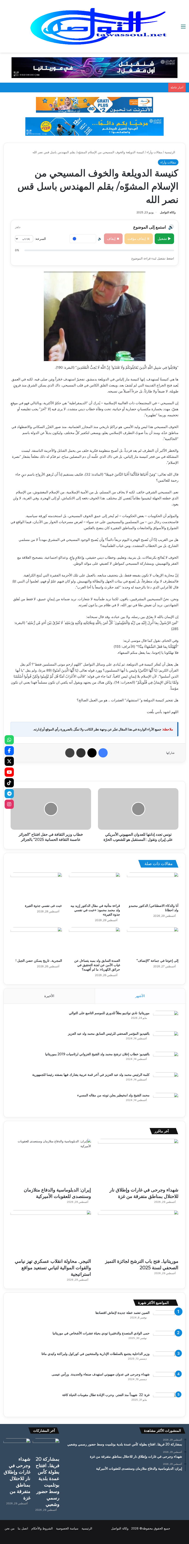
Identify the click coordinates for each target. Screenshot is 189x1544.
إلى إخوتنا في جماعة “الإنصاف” (157, 961)
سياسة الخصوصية (67, 1528)
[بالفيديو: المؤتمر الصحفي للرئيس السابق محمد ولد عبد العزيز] (165, 1040)
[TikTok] (9, 782)
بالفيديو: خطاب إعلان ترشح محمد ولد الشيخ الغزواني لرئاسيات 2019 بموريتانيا (97, 1054)
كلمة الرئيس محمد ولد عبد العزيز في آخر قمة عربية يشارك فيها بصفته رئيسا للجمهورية (91, 1075)
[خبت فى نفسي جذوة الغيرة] (36, 887)
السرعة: (40, 239)
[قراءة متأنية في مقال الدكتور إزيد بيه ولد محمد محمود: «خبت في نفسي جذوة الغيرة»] (94, 887)
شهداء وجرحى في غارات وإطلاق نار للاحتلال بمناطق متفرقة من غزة (17, 1478)
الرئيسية (170, 152)
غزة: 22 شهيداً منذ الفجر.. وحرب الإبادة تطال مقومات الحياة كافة (106, 1395)
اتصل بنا (23, 1528)
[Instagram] (9, 804)
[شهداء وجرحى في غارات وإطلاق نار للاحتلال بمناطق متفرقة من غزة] (138, 1161)
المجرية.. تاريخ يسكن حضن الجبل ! (39, 961)
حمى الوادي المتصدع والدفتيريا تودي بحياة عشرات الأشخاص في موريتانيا (101, 1333)
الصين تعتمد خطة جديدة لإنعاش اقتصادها (122, 1313)
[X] (9, 761)
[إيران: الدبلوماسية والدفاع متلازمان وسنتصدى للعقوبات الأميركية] (51, 1161)
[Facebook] (9, 750)
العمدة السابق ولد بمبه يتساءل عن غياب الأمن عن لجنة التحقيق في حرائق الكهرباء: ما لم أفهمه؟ (97, 965)
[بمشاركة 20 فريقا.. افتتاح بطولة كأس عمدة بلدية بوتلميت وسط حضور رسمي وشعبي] (46, 1446)
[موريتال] (94, 67)
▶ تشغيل (164, 238)
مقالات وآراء (154, 152)
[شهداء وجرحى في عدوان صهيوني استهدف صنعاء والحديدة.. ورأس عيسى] (165, 1380)
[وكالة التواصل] (98, 26)
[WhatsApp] (9, 740)
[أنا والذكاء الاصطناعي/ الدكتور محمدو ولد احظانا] (152, 887)
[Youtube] (9, 772)
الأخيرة (49, 996)
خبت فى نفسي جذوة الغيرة (43, 906)
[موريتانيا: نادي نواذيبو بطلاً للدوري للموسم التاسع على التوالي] (165, 1019)
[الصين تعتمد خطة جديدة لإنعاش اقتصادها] (165, 1319)
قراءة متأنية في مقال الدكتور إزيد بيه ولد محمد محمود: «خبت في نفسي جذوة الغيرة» (95, 910)
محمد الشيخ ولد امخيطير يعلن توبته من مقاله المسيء (113, 1095)
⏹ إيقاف (113, 238)
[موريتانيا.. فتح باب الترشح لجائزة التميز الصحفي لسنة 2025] (138, 1233)
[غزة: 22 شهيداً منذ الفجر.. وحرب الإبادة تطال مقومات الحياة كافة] (165, 1401)
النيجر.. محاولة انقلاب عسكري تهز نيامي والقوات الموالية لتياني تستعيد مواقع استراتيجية (53, 1267)
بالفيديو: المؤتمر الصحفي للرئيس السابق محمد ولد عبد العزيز (109, 1033)
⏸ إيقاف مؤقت (138, 238)
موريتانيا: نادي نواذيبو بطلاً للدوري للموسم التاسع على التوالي (109, 1013)
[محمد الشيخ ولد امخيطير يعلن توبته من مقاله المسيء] (165, 1101)
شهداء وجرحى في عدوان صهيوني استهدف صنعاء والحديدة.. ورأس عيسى (101, 1374)
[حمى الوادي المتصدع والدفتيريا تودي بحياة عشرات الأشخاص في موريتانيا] (165, 1339)
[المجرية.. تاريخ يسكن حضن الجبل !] (36, 941)
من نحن (10, 1528)
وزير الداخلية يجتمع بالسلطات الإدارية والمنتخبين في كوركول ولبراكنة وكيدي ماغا (95, 1354)
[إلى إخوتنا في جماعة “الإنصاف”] (152, 941)
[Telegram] (9, 793)
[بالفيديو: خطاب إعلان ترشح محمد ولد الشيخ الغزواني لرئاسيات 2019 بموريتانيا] (165, 1060)
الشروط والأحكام (42, 1528)
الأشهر (140, 996)
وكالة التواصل (168, 212)
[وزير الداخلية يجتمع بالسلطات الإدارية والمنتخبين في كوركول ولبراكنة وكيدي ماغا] (165, 1360)
